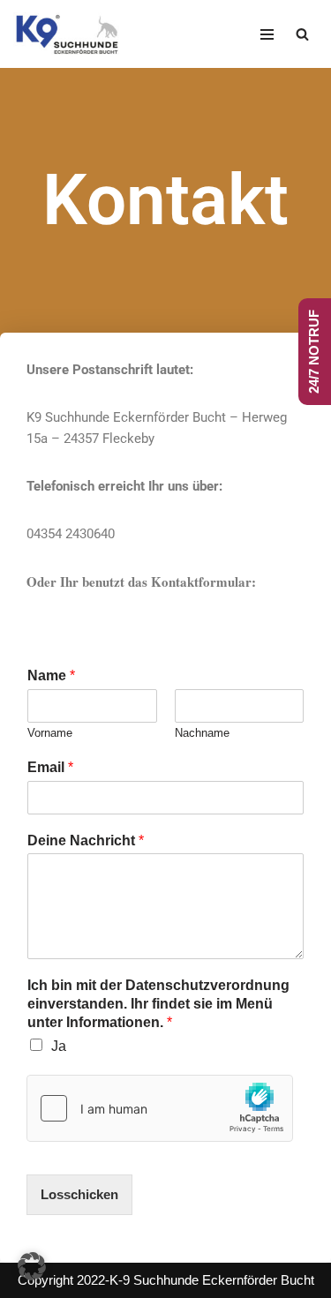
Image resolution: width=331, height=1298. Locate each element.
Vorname (49, 732)
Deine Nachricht (85, 840)
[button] (32, 1266)
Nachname (202, 732)
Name (51, 675)
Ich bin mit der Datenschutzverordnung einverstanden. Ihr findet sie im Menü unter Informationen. (158, 1004)
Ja (58, 1046)
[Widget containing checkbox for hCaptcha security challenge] (159, 1108)
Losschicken (79, 1194)
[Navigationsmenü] (267, 34)
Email (50, 767)
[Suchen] (302, 34)
